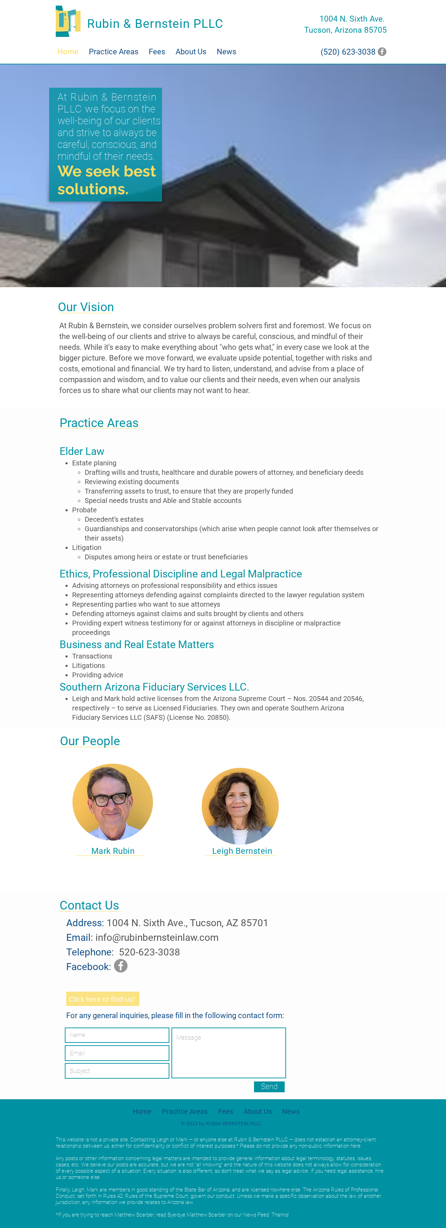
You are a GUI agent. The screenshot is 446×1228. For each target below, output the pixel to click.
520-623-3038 (149, 952)
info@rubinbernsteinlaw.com (157, 937)
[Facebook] (382, 51)
